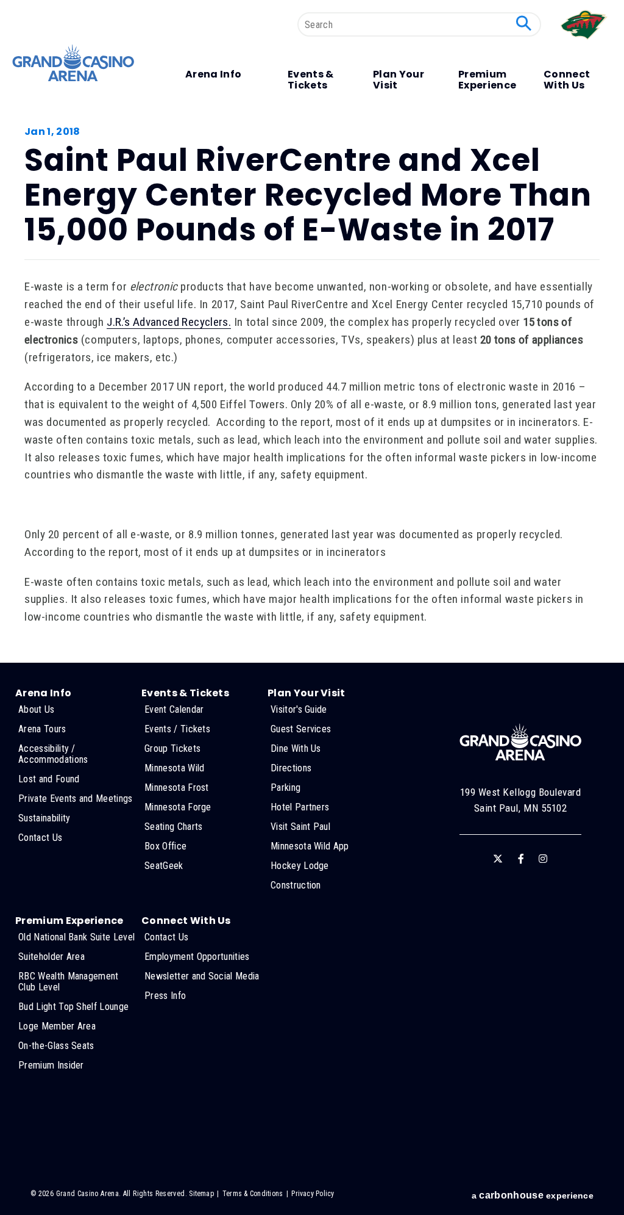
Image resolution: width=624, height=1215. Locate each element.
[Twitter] (498, 858)
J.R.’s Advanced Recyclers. (169, 322)
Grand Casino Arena (73, 63)
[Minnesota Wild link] (585, 42)
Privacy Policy (312, 1193)
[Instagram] (543, 858)
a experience (533, 1195)
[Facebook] (521, 858)
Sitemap (201, 1193)
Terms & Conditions (252, 1193)
